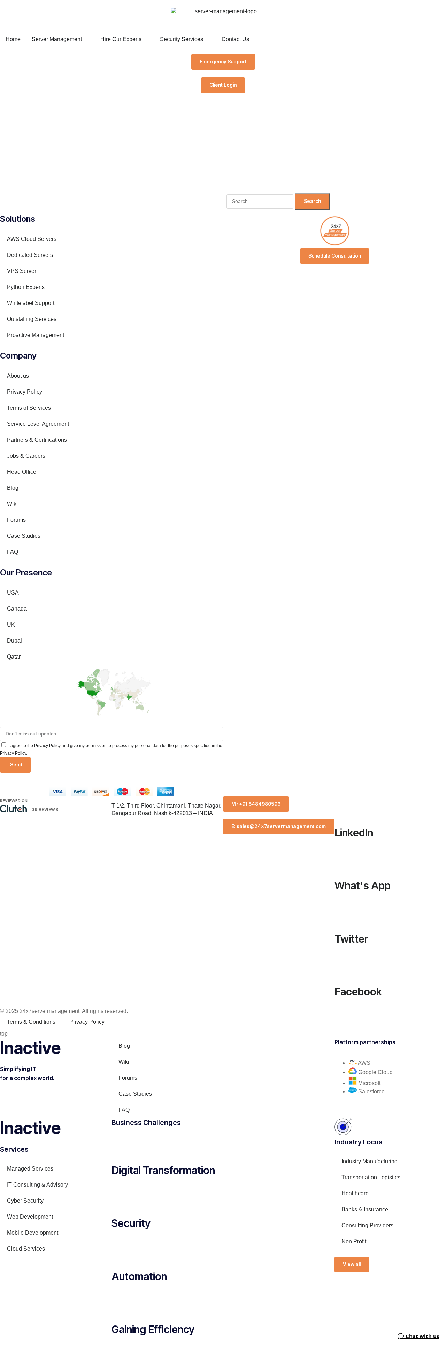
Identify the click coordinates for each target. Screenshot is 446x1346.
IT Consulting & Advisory (37, 1185)
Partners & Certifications (37, 440)
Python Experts (29, 287)
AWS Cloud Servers (31, 239)
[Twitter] (343, 911)
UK (11, 625)
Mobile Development (32, 1233)
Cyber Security (25, 1201)
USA (13, 593)
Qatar (14, 657)
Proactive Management (35, 335)
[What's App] (343, 858)
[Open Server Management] (86, 39)
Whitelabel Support (30, 303)
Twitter (351, 938)
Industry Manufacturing (369, 1161)
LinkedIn (353, 832)
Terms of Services (29, 408)
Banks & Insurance (364, 1209)
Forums (16, 520)
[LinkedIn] (343, 805)
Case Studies (23, 536)
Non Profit (353, 1241)
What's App (362, 885)
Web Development (30, 1217)
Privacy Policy (24, 392)
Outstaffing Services (31, 319)
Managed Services (30, 1169)
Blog (12, 488)
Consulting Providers (367, 1225)
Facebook (358, 991)
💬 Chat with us (418, 1336)
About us (18, 376)
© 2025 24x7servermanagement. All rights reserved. (64, 1011)
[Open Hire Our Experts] (146, 39)
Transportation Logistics (370, 1177)
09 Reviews (44, 809)
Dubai (14, 641)
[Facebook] (343, 964)
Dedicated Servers (30, 255)
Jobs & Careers (26, 456)
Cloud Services (26, 1249)
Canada (17, 609)
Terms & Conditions (31, 1022)
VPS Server (21, 271)
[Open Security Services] (207, 39)
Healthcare (355, 1193)
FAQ (12, 552)
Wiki (12, 504)
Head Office (21, 472)
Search (312, 201)
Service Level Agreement (38, 424)
